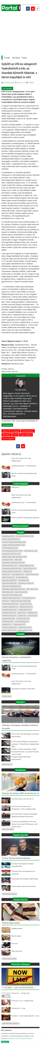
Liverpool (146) (7, 560)
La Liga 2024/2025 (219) (24, 536)
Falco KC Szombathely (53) (12, 595)
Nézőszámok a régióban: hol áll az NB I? (23, 689)
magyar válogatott (26, 435)
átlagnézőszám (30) (25, 630)
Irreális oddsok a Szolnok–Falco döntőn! (23, 886)
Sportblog (16, 57)
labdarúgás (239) (8, 536)
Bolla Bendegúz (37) (9, 610)
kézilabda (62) (24, 580)
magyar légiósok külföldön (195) (13, 545)
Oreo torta (14, 943)
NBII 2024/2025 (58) (9, 583)
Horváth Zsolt (8, 82)
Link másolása (7, 88)
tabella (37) (22, 612)
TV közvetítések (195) (10, 548)
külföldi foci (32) (7, 621)
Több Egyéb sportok (9, 894)
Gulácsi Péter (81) (29, 568)
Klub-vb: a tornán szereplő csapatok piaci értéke (24, 511)
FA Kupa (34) (32, 615)
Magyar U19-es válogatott (11, 431)
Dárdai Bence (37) (25, 610)
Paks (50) (5, 601)
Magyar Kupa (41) (26, 607)
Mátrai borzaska (16, 936)
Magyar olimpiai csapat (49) (20, 601)
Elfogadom (5, 1042)
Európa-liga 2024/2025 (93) (12, 568)
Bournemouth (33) (23, 618)
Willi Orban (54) (7, 592)
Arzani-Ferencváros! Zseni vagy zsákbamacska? (21, 496)
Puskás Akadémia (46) (10, 604)
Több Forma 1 (7, 764)
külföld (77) (28, 571)
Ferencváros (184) (30, 551)
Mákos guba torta (16, 951)
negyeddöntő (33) (8, 618)
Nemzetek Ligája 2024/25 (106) (13, 562)
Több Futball (6, 696)
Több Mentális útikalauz (10, 1023)
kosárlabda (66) (21, 577)
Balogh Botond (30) (9, 630)
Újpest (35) (22, 615)
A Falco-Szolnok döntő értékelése (16, 858)
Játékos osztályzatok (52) (11, 598)
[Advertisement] (20, 34)
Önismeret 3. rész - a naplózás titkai (22, 1001)
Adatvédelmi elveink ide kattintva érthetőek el (20, 1038)
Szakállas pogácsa (16, 928)
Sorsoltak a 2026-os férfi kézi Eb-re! (22, 799)
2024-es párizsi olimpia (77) (12, 571)
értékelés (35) (32, 612)
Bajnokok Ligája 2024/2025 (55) (13, 589)
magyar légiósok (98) (26, 565)
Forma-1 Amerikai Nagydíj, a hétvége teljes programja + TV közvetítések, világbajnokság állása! (25, 743)
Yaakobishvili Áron (28, 431)
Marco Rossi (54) (21, 592)
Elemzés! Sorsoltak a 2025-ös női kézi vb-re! (20, 793)
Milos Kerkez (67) (8, 577)
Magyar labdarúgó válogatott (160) (14, 557)
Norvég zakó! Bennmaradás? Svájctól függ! (24, 879)
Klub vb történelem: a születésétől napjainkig (25, 517)
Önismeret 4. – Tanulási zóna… (20, 993)
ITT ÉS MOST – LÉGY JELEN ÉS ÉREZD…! (18, 987)
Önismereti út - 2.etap (18, 1008)
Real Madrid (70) (18, 574)
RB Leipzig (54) (32, 589)
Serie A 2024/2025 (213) (11, 539)
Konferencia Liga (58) (26, 583)
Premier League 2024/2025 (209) (14, 542)
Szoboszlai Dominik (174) (11, 554)
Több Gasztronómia (9, 958)
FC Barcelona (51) (28, 598)
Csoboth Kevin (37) (9, 612)
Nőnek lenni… (15, 487)
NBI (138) (18, 560)
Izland (15, 435)
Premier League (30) (9, 627)
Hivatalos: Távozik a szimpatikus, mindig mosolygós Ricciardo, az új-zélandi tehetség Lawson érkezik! (25, 751)
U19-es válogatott (8, 439)
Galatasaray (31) (19, 624)
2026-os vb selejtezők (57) (11, 586)
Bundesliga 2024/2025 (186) (12, 551)
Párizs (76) (6, 574)
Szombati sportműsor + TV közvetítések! (23, 466)
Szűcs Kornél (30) (25, 627)
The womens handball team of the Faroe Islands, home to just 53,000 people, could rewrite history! (24, 823)
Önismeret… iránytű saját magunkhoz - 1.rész (25, 1016)
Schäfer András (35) (9, 615)
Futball (24, 57)
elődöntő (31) (7, 624)
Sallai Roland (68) (31, 574)
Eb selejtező (6, 435)
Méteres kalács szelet (11, 922)
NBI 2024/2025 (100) (9, 565)
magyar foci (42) (25, 604)
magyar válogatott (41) (10, 607)
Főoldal (7, 57)
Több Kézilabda (7, 829)
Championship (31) (22, 621)
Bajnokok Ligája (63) (9, 580)
